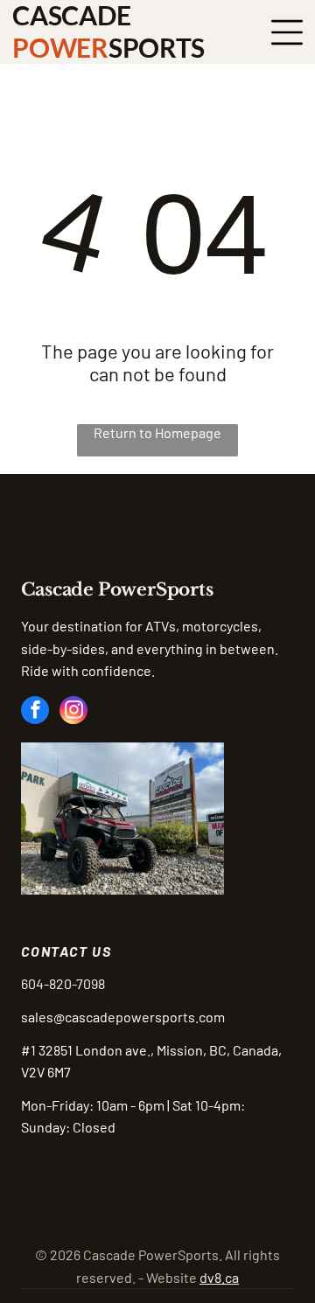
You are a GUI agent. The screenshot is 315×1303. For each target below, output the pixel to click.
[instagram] (74, 712)
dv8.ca (219, 1277)
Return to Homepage (157, 432)
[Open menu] (287, 32)
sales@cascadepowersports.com (123, 1016)
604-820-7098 (63, 983)
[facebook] (35, 712)
